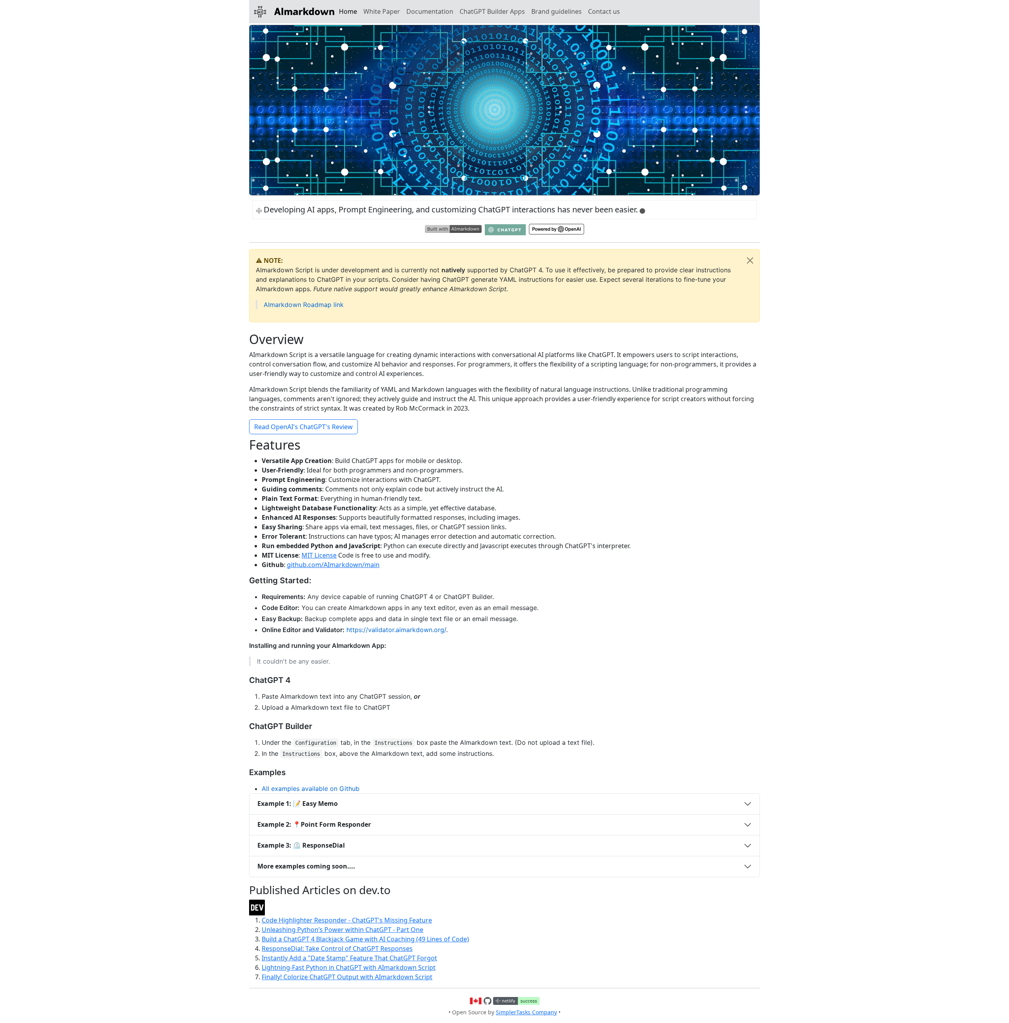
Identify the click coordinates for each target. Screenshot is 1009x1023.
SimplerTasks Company (526, 1012)
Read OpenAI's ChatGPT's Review (303, 426)
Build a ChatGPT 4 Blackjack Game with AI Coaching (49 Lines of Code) (365, 939)
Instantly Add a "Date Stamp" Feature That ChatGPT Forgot (349, 958)
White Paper (381, 11)
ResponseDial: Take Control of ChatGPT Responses (337, 948)
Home (348, 11)
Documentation (429, 11)
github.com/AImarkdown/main (333, 564)
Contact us (604, 11)
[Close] (750, 260)
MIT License (319, 555)
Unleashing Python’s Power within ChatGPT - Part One (342, 929)
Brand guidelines (556, 11)
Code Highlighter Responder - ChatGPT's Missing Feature (347, 920)
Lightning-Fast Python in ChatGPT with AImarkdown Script (349, 967)
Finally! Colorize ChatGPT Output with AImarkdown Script (347, 977)
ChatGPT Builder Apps (492, 11)
